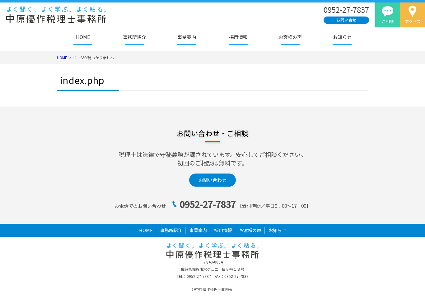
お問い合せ (346, 20)
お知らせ (342, 37)
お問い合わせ (212, 180)
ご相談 (388, 21)
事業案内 (186, 37)
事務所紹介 (134, 37)
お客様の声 (290, 37)
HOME (83, 37)
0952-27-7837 (208, 204)
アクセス (413, 21)
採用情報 (238, 37)
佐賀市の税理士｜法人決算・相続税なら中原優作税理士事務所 (88, 14)
